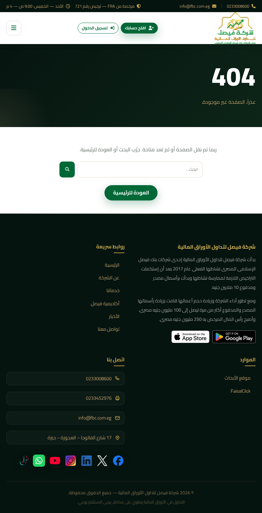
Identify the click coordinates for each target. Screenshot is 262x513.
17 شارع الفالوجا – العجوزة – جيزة (80, 437)
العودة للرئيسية (131, 192)
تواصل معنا (108, 329)
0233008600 (238, 6)
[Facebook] (118, 460)
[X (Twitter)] (102, 460)
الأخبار (114, 316)
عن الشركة (109, 277)
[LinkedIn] (86, 460)
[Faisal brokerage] (235, 28)
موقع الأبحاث (237, 377)
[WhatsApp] (39, 460)
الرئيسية (112, 264)
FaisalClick (240, 391)
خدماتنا (112, 290)
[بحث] (67, 169)
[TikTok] (23, 460)
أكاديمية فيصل (105, 303)
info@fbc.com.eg (195, 6)
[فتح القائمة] (13, 28)
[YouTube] (55, 460)
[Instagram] (70, 460)
